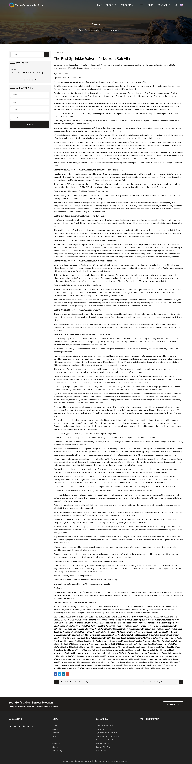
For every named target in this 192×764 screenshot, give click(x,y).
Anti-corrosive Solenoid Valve (106, 740)
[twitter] (19, 726)
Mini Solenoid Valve (103, 743)
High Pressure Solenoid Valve (106, 733)
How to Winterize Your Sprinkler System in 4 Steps (80, 682)
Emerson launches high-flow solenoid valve (159, 682)
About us (111, 5)
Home (99, 5)
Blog (150, 5)
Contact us (164, 5)
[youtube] (23, 726)
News (140, 5)
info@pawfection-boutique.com (117, 761)
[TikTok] (32, 726)
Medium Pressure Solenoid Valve (108, 736)
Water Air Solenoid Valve (105, 726)
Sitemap (55, 747)
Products (126, 5)
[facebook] (10, 726)
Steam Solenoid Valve (104, 729)
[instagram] (28, 726)
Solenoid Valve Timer (103, 747)
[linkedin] (15, 726)
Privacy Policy (57, 750)
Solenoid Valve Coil (103, 750)
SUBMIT (29, 124)
